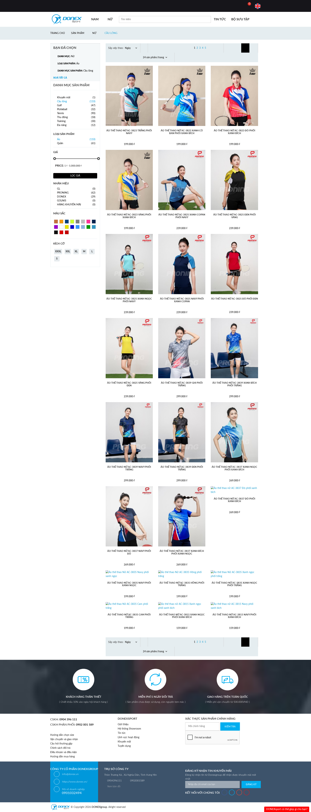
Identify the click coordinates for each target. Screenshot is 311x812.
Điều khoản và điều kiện (63, 752)
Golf (76, 105)
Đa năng (76, 125)
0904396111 (114, 780)
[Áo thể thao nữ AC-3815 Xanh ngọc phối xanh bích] (181, 606)
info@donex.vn (70, 774)
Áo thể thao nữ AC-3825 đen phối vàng (234, 216)
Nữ (94, 33)
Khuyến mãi (76, 97)
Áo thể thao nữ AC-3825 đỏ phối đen (234, 299)
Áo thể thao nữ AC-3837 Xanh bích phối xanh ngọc (182, 552)
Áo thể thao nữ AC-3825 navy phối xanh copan (182, 300)
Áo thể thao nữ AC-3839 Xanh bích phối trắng (234, 384)
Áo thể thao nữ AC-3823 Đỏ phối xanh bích (234, 132)
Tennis (76, 113)
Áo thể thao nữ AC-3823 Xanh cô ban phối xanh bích (182, 132)
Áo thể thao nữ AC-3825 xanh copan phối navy (181, 216)
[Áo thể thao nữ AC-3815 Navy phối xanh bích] (234, 606)
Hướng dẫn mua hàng (62, 756)
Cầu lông (111, 33)
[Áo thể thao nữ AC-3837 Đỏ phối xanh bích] (234, 490)
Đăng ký (251, 784)
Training (76, 121)
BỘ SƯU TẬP (240, 19)
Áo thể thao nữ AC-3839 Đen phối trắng (182, 468)
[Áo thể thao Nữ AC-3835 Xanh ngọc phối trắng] (234, 574)
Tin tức (122, 733)
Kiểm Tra (230, 727)
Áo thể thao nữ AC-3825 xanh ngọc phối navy (129, 300)
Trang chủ (57, 33)
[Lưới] (245, 48)
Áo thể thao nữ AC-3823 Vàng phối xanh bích (129, 216)
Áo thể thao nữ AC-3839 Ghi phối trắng (182, 384)
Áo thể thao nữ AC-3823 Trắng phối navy (129, 132)
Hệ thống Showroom (129, 729)
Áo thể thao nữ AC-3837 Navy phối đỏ (129, 552)
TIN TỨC (220, 19)
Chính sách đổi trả (60, 748)
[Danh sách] (254, 47)
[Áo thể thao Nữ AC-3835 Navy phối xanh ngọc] (129, 574)
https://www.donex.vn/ (74, 782)
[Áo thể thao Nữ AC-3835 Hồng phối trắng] (181, 574)
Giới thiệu (123, 724)
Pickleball (76, 109)
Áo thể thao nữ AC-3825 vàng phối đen (129, 384)
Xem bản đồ (113, 786)
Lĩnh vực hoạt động (128, 737)
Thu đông (76, 117)
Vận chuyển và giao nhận (64, 739)
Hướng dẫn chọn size (62, 735)
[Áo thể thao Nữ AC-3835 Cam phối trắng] (129, 606)
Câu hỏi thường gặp (61, 743)
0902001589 (137, 780)
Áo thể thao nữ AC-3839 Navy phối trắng (129, 468)
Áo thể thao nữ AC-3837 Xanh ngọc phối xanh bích (234, 468)
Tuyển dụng (124, 746)
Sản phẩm (77, 33)
